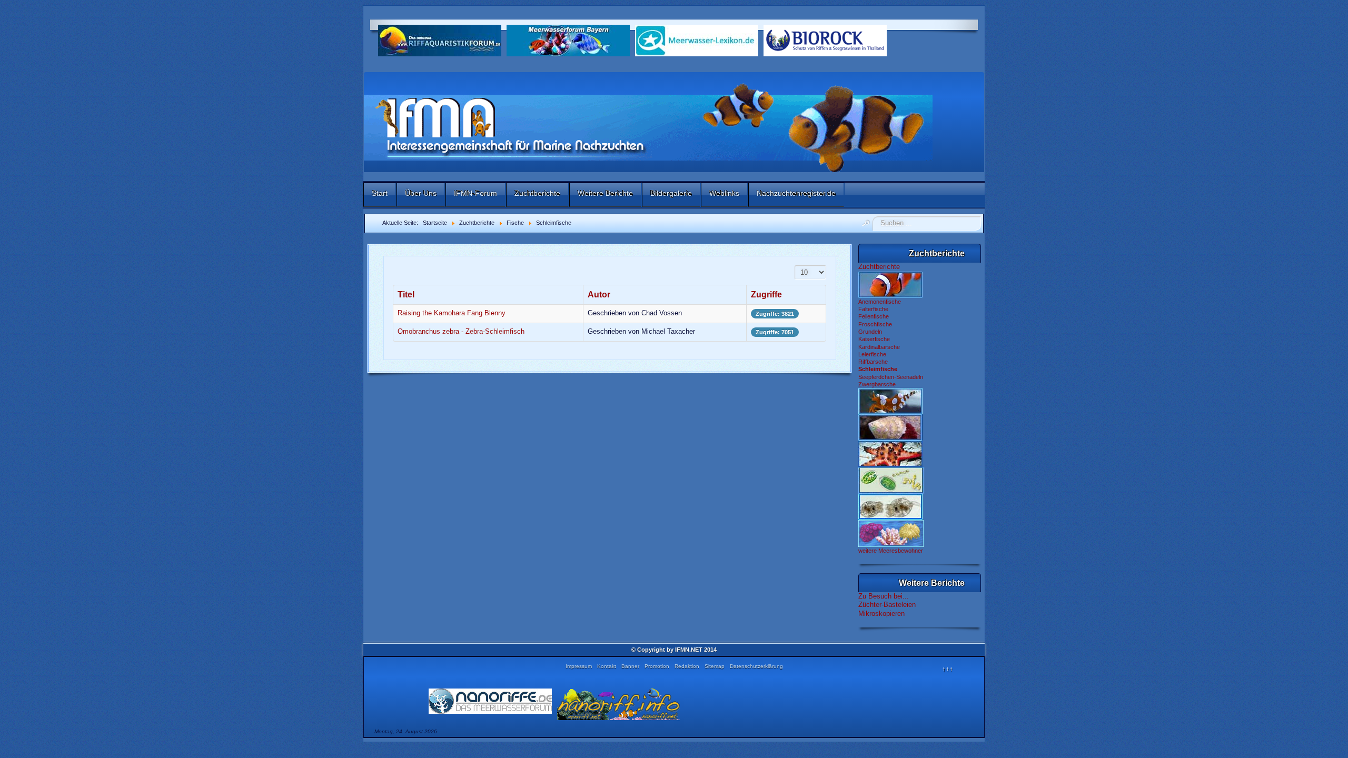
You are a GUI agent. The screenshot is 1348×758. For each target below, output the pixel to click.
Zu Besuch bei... (883, 596)
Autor (599, 294)
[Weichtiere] (890, 427)
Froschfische (875, 324)
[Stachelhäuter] (890, 453)
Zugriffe (766, 294)
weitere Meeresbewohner (890, 550)
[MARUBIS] (825, 40)
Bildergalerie (671, 193)
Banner (630, 666)
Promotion (657, 666)
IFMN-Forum (475, 193)
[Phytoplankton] (891, 480)
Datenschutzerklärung (756, 666)
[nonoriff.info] (618, 704)
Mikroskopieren (881, 613)
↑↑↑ (947, 669)
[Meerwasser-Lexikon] (696, 40)
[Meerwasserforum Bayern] (568, 40)
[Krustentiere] (890, 400)
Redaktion (687, 666)
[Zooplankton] (890, 506)
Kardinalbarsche (879, 347)
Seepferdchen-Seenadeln (890, 377)
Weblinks (724, 193)
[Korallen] (891, 533)
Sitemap (715, 666)
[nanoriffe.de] (490, 701)
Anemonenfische (879, 301)
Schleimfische (877, 369)
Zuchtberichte (537, 193)
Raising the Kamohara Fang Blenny (452, 313)
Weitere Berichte (605, 193)
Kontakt (606, 666)
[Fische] (890, 284)
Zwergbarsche (877, 384)
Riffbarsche (873, 361)
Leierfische (872, 354)
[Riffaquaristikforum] (439, 40)
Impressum (579, 666)
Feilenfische (873, 316)
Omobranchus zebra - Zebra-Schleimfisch (461, 331)
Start (380, 193)
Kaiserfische (874, 339)
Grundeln (870, 331)
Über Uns (421, 193)
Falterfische (873, 309)
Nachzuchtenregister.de (796, 193)
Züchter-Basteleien (887, 605)
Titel (406, 294)
